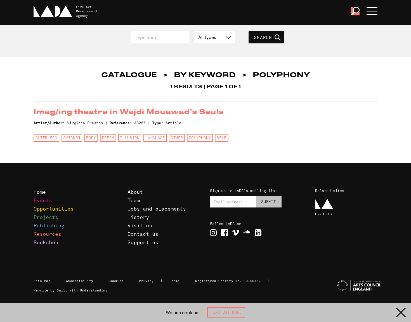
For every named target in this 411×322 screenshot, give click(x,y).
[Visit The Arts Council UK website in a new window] (347, 285)
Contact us (142, 234)
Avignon (71, 138)
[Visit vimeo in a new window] (235, 232)
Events (43, 200)
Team (133, 200)
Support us (142, 242)
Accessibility (79, 281)
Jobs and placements (156, 209)
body (91, 138)
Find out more (226, 312)
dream (108, 138)
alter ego (46, 138)
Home (40, 192)
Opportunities (54, 209)
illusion (129, 138)
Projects (46, 217)
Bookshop (46, 242)
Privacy (146, 281)
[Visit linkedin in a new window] (258, 232)
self (221, 138)
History (138, 217)
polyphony (200, 138)
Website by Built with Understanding (71, 290)
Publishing (49, 225)
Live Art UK (324, 214)
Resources (47, 234)
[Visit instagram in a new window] (213, 232)
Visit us (139, 225)
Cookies (116, 281)
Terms (174, 281)
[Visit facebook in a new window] (224, 232)
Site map (42, 281)
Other (177, 138)
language (155, 138)
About (135, 192)
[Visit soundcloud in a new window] (247, 232)
